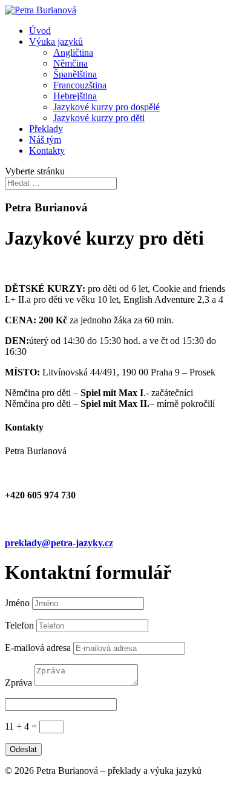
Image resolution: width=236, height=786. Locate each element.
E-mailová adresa (38, 647)
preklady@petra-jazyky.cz (59, 543)
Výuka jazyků (56, 41)
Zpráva (18, 683)
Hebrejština (75, 96)
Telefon (19, 625)
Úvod (40, 30)
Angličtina (73, 52)
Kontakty (47, 150)
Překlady (46, 129)
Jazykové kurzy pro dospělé (106, 107)
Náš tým (45, 139)
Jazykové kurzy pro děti (99, 118)
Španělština (75, 74)
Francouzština (80, 85)
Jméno (17, 603)
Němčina (70, 63)
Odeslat (23, 749)
